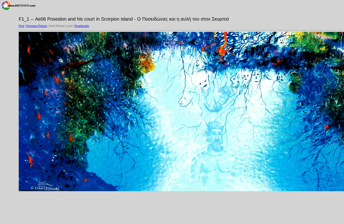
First (21, 26)
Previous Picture (36, 26)
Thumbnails (81, 26)
